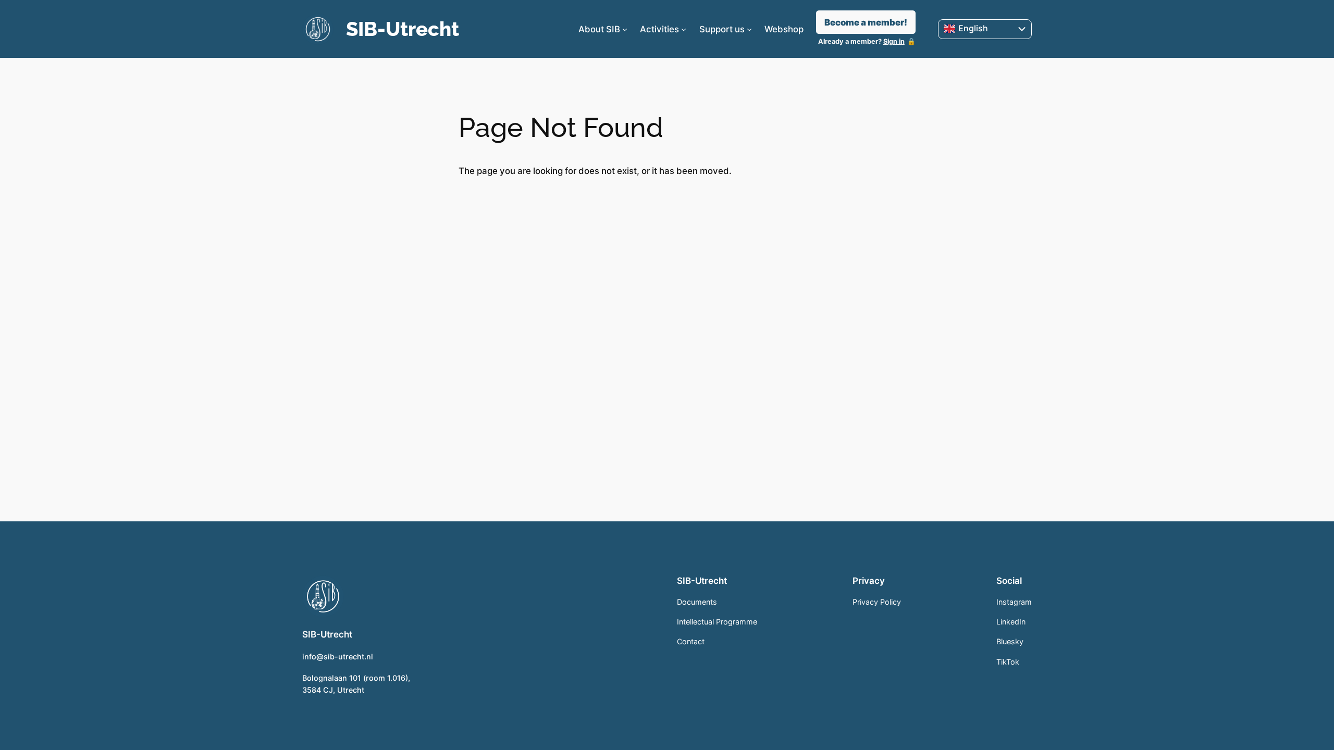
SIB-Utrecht (402, 29)
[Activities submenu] (683, 29)
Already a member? (861, 41)
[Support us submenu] (749, 29)
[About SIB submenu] (624, 29)
